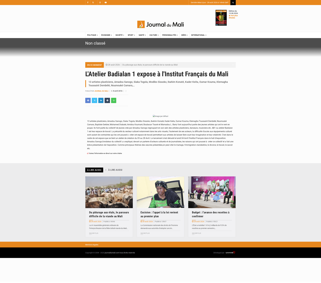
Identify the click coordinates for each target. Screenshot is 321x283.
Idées (183, 35)
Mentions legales (91, 245)
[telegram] (107, 100)
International (198, 35)
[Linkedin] (88, 100)
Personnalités (169, 35)
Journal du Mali (101, 91)
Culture (153, 35)
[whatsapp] (113, 100)
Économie (106, 35)
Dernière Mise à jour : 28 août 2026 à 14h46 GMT (209, 3)
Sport (131, 35)
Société (119, 35)
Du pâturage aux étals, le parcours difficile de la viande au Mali (150, 65)
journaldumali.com (112, 253)
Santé (142, 35)
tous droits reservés (127, 253)
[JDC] (160, 24)
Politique (91, 35)
